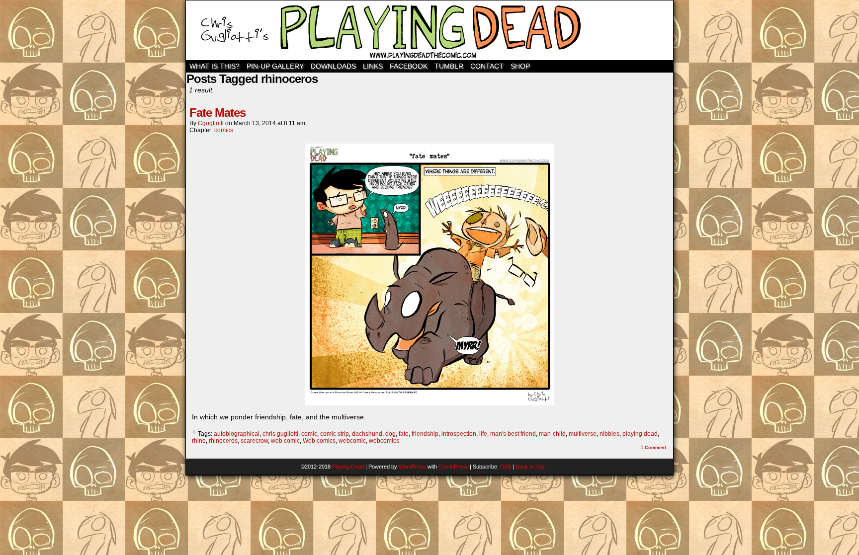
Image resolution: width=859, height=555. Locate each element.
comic (309, 433)
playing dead (640, 433)
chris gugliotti (280, 433)
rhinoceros (223, 440)
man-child (552, 433)
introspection (458, 433)
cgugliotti (211, 123)
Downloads (333, 66)
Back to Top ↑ (532, 467)
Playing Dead (429, 30)
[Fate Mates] (429, 403)
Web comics (319, 440)
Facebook (409, 66)
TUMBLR (448, 66)
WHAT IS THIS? (214, 66)
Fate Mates (217, 112)
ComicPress (453, 467)
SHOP (520, 66)
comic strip (334, 433)
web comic (285, 440)
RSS (505, 467)
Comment (653, 447)
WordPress (412, 467)
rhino (199, 440)
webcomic (352, 440)
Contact (487, 66)
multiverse (583, 433)
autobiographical (236, 433)
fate (404, 433)
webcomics (384, 440)
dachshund (367, 433)
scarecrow (254, 440)
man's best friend (513, 433)
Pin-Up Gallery (275, 66)
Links (373, 66)
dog (390, 433)
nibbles (609, 433)
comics (223, 130)
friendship (425, 433)
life (483, 433)
